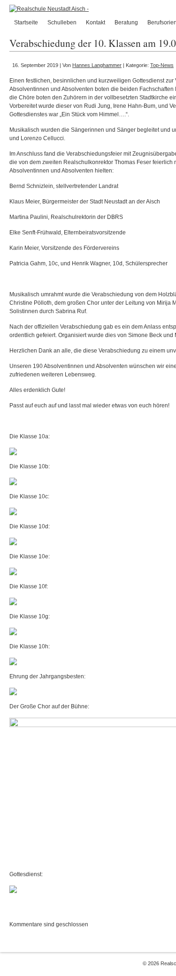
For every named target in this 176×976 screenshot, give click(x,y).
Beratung (126, 22)
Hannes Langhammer (97, 65)
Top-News (162, 65)
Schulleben (62, 22)
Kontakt (95, 22)
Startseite (26, 22)
